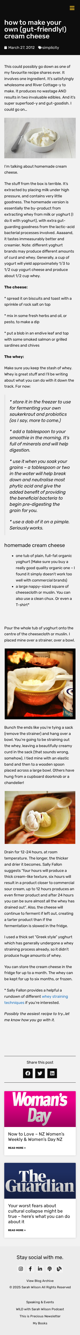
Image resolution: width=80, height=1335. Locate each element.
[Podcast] (49, 1268)
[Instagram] (21, 1268)
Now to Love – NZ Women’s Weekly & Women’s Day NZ (36, 1136)
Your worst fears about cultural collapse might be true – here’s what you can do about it (39, 1213)
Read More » (17, 1147)
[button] (28, 1073)
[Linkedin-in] (40, 1268)
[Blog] (59, 1268)
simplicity (50, 47)
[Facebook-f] (30, 1268)
